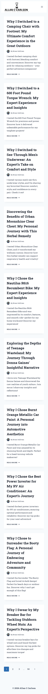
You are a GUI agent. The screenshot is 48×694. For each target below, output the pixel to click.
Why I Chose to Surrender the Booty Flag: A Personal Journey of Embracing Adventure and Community (23, 553)
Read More (13, 74)
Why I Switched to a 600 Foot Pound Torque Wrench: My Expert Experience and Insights (23, 98)
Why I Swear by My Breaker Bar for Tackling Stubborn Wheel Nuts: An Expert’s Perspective (23, 619)
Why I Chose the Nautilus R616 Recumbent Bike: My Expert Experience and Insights (23, 288)
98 (28, 669)
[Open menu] (42, 7)
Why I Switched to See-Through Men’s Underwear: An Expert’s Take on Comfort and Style (22, 159)
